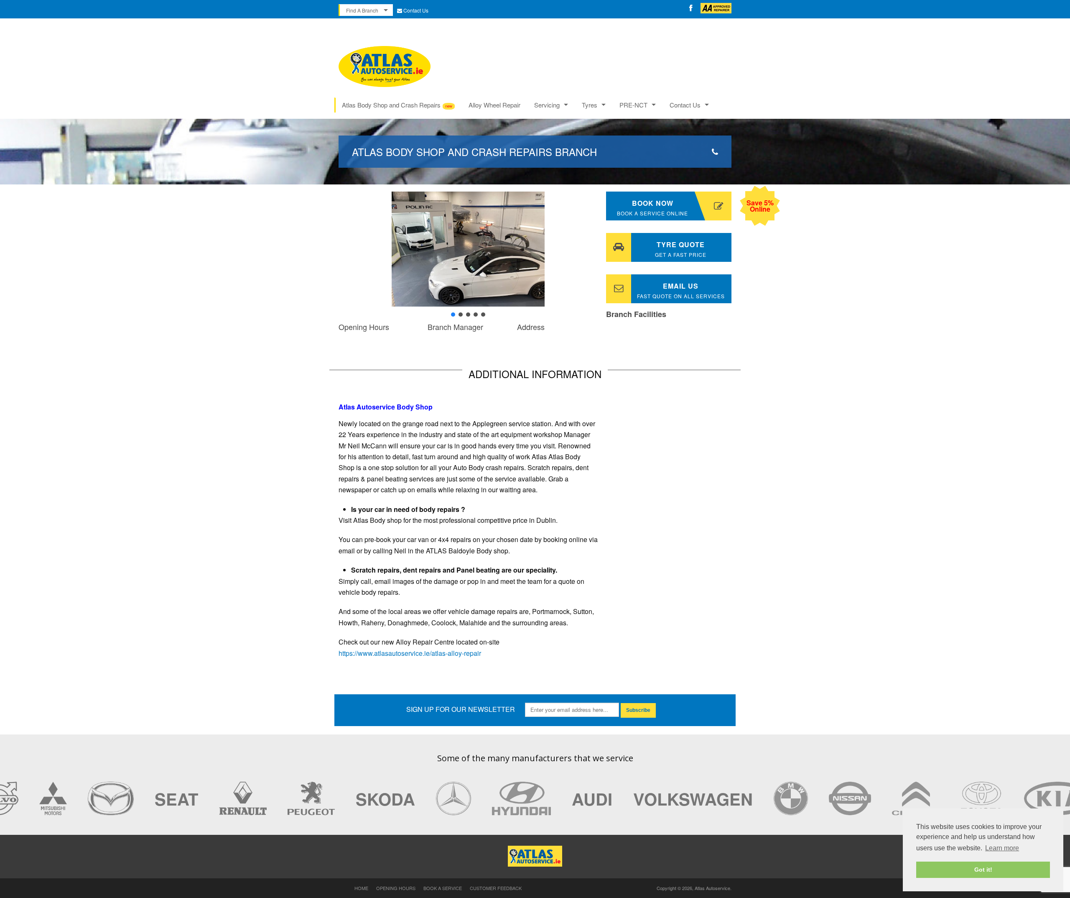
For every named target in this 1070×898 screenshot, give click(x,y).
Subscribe (638, 710)
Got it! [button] (983, 869)
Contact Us (415, 10)
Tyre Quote (680, 249)
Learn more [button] (1002, 848)
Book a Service (442, 888)
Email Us (681, 290)
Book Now (652, 207)
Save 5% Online (760, 206)
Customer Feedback (496, 888)
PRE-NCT (633, 104)
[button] (351, 249)
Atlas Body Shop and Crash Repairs (391, 104)
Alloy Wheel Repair (494, 104)
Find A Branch (362, 10)
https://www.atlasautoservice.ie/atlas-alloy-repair (410, 653)
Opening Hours (395, 888)
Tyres (589, 104)
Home (361, 888)
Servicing (547, 104)
